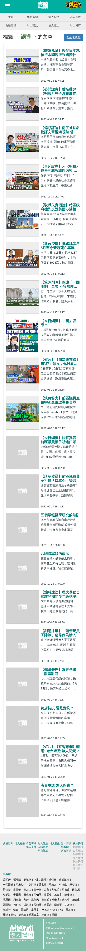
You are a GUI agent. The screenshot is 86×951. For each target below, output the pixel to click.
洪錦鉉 (27, 904)
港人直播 (75, 17)
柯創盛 (17, 904)
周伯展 (37, 894)
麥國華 (17, 889)
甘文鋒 (68, 904)
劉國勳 (7, 904)
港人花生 (53, 25)
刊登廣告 (78, 865)
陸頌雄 (37, 904)
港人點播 (53, 17)
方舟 (26, 899)
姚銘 (13, 914)
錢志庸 (76, 899)
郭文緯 (27, 889)
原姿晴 (73, 884)
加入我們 (78, 857)
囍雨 (54, 914)
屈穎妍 (7, 879)
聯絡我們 (78, 861)
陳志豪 (22, 914)
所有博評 (66, 850)
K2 (61, 909)
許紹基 (7, 889)
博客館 (65, 847)
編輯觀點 (43, 847)
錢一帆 (37, 889)
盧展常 (35, 909)
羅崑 (5, 914)
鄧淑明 (45, 899)
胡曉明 (55, 889)
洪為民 (35, 899)
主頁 (11, 17)
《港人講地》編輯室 (45, 879)
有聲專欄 (10, 25)
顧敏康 (27, 879)
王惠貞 (27, 894)
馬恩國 (7, 899)
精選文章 (34, 914)
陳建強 (68, 894)
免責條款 (78, 850)
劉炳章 (32, 884)
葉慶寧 (58, 894)
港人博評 (75, 25)
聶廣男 (25, 909)
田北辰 (76, 889)
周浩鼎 (66, 889)
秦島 (46, 889)
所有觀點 (43, 850)
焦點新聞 (32, 17)
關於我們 (78, 843)
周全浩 (17, 899)
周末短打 (21, 884)
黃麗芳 (48, 904)
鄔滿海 (7, 894)
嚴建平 (58, 904)
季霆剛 (17, 894)
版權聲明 (78, 854)
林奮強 (45, 914)
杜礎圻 (7, 909)
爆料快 (76, 868)
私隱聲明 (78, 847)
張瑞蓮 (17, 879)
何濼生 (63, 884)
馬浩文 (53, 884)
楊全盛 (55, 899)
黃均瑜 (66, 899)
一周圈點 (8, 884)
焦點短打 (64, 879)
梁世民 (42, 884)
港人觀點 (32, 25)
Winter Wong (49, 909)
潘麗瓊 (48, 894)
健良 (15, 909)
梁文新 (69, 909)
